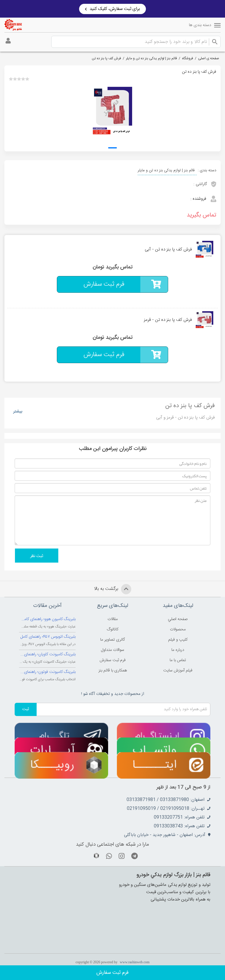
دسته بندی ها (200, 25)
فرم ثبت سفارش (112, 973)
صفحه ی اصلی (208, 58)
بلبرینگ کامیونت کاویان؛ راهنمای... (48, 654)
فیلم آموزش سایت (177, 670)
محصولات (178, 629)
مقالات (113, 619)
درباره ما (177, 650)
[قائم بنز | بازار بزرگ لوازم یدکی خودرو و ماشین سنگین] (13, 25)
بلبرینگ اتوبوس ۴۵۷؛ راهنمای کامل (48, 636)
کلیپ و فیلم (178, 639)
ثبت (25, 709)
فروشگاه (187, 58)
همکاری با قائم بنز (112, 670)
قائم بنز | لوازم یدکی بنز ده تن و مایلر (151, 58)
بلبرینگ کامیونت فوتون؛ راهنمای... (48, 672)
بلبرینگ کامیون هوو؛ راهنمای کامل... (47, 619)
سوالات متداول (112, 650)
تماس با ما (178, 660)
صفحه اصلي (178, 619)
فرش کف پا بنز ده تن (106, 58)
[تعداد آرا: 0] (11, 79)
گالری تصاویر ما (112, 639)
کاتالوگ (112, 629)
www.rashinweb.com (134, 962)
